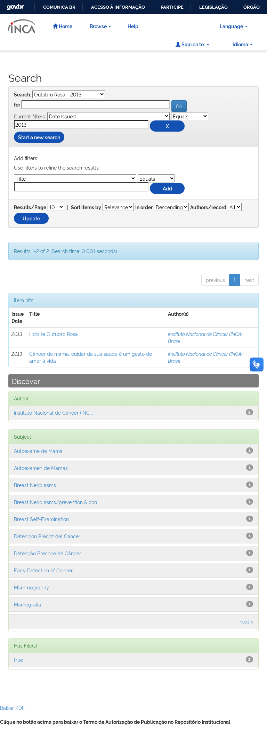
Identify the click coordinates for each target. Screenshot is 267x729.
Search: (22, 94)
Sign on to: (192, 44)
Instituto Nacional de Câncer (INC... (53, 412)
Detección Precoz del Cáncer (47, 536)
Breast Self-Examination (41, 519)
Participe (172, 7)
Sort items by (86, 207)
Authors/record (208, 207)
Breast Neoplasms (35, 484)
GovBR (15, 5)
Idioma (240, 44)
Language (231, 26)
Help (133, 26)
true (18, 659)
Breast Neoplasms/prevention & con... (57, 502)
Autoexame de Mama (38, 450)
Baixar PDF (12, 707)
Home (65, 26)
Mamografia (27, 604)
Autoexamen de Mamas (41, 467)
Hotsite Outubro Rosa (53, 333)
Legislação (213, 7)
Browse (98, 26)
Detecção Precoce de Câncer (47, 553)
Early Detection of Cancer (43, 570)
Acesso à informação (118, 7)
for (17, 105)
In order (144, 207)
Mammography (31, 587)
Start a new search (39, 137)
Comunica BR (59, 7)
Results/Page (30, 207)
